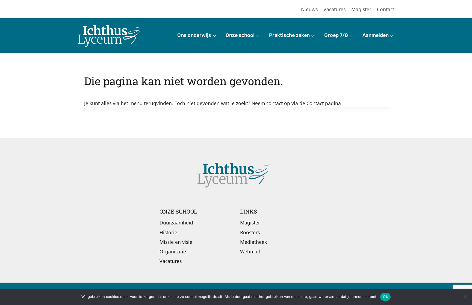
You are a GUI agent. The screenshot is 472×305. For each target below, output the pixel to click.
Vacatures (334, 9)
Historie (168, 232)
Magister (361, 9)
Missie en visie (176, 242)
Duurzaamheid (176, 222)
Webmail (250, 251)
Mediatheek (253, 242)
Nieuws (309, 9)
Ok (385, 296)
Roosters (250, 232)
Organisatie (173, 251)
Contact (385, 9)
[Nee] (465, 297)
